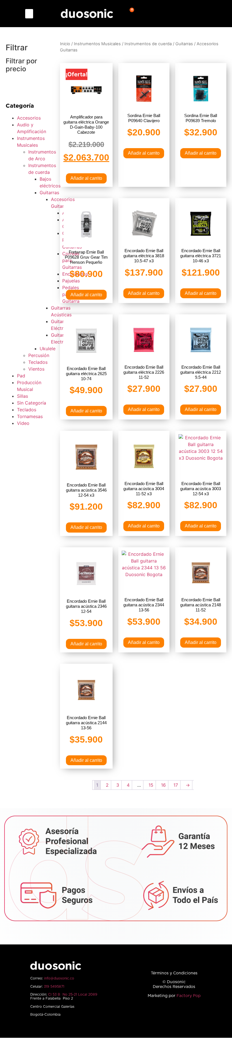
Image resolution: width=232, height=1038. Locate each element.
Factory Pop (189, 996)
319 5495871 (54, 986)
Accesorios (29, 118)
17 (175, 785)
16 (163, 785)
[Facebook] (154, 1014)
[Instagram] (167, 1014)
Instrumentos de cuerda (148, 43)
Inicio (65, 43)
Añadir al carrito (86, 178)
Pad (21, 376)
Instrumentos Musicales (97, 43)
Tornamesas (30, 416)
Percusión (38, 355)
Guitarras (49, 192)
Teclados (38, 362)
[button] (29, 13)
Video (23, 423)
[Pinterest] (180, 1014)
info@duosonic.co (59, 978)
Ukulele (47, 348)
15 (151, 785)
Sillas (22, 396)
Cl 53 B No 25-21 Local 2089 (72, 994)
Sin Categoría (31, 403)
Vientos (36, 369)
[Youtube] (193, 1014)
